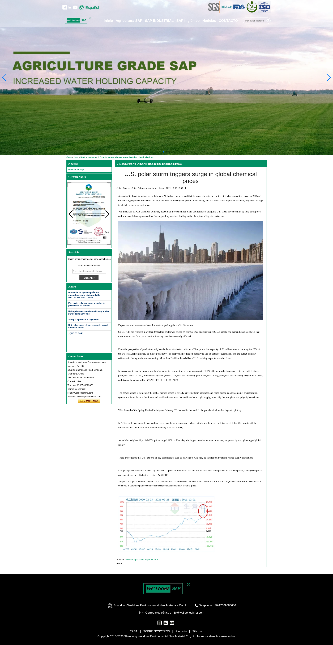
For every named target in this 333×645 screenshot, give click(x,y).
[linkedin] (69, 7)
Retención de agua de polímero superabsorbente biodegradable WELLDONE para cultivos (84, 295)
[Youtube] (75, 7)
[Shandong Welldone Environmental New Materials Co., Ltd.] (78, 20)
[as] (214, 12)
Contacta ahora (89, 401)
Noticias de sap (88, 157)
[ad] (226, 12)
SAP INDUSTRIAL (159, 21)
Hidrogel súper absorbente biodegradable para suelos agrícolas (88, 312)
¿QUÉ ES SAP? (75, 333)
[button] (163, 151)
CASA (134, 631)
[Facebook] (64, 7)
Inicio (108, 21)
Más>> (106, 286)
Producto (181, 631)
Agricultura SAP (129, 21)
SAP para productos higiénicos (83, 319)
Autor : (120, 188)
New (76, 157)
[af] (239, 12)
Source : (127, 188)
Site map (197, 631)
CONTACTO (228, 21)
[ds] (264, 12)
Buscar (268, 21)
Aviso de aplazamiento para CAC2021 (143, 559)
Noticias (209, 21)
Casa (69, 157)
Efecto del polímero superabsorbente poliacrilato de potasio (86, 304)
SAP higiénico (188, 21)
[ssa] (252, 12)
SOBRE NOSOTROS (156, 631)
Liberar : (162, 188)
